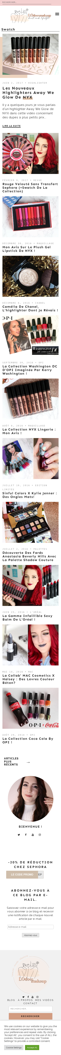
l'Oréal (36, 612)
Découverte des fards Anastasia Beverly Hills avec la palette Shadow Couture (29, 556)
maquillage (45, 243)
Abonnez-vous (30, 935)
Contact (30, 1003)
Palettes (40, 549)
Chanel (40, 303)
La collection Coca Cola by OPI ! (28, 740)
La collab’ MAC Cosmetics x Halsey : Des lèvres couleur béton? (28, 679)
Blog (11, 1000)
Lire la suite (11, 126)
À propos (25, 1000)
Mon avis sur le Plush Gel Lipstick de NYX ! (26, 249)
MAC (31, 672)
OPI (41, 362)
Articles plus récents (11, 761)
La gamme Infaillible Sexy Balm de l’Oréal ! (27, 617)
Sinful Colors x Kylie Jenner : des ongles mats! (29, 495)
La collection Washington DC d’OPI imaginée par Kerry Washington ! (29, 369)
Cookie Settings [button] (13, 1047)
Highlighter (37, 83)
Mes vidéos (44, 1000)
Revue (38, 180)
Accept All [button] (32, 1047)
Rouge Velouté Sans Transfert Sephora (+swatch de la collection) (30, 187)
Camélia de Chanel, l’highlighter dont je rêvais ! (30, 308)
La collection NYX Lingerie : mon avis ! (29, 431)
